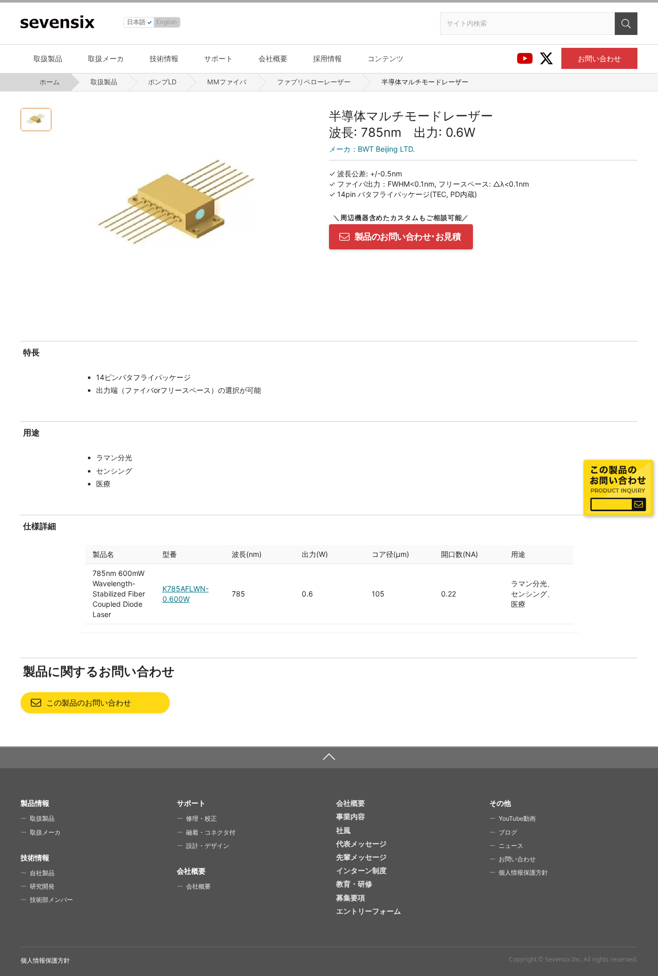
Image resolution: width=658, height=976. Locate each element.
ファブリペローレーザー (314, 82)
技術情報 (164, 58)
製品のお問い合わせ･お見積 (408, 236)
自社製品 (42, 873)
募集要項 (350, 897)
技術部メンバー (51, 899)
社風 (343, 830)
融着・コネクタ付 (210, 832)
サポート (218, 58)
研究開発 (42, 886)
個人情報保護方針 (523, 872)
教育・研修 (354, 883)
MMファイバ (226, 82)
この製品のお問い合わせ (88, 703)
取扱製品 (47, 58)
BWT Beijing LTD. (372, 148)
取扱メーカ (106, 58)
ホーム (50, 82)
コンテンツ (386, 58)
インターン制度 (361, 870)
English (166, 22)
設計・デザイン (207, 846)
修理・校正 (201, 818)
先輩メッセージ (361, 857)
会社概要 (273, 58)
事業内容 (350, 816)
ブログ (508, 832)
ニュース (511, 846)
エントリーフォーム (368, 911)
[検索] (626, 23)
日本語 (136, 22)
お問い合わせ (599, 58)
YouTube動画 (517, 818)
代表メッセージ (361, 843)
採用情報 (327, 58)
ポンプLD (162, 82)
